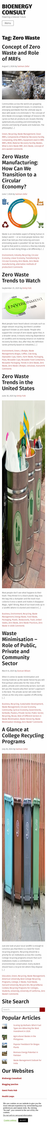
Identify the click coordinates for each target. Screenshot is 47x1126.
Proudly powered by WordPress (15, 1118)
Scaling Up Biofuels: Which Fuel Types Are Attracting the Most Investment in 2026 (27, 1028)
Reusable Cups (13, 360)
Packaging (38, 357)
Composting (7, 140)
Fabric (19, 357)
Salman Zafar (23, 66)
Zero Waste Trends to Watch (21, 278)
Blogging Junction (10, 1084)
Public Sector (37, 713)
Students (6, 991)
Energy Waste (20, 617)
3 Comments (17, 267)
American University (11, 979)
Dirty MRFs (17, 140)
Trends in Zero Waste (30, 363)
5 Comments (12, 994)
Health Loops (8, 1096)
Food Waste (32, 617)
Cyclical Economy (20, 710)
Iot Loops (6, 1108)
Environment (7, 255)
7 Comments (37, 722)
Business (6, 614)
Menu (8, 23)
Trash (32, 620)
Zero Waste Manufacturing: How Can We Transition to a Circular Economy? (20, 171)
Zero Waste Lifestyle (17, 366)
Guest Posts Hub (9, 1090)
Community (7, 710)
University (15, 991)
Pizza (4, 360)
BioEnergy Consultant (12, 1078)
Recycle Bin (24, 985)
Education (6, 976)
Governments (35, 710)
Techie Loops (8, 1102)
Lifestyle (24, 351)
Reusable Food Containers (32, 360)
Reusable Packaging (11, 363)
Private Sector (24, 713)
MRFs (4, 143)
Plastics (14, 713)
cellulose (31, 366)
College (14, 982)
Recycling (12, 134)
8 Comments (17, 149)
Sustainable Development (31, 704)
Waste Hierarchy (27, 719)
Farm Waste (28, 357)
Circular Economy (28, 707)
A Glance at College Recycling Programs (23, 735)
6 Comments (18, 626)
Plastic (15, 620)
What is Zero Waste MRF (12, 146)
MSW (9, 143)
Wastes (39, 143)
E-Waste (22, 982)
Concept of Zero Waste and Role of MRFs (21, 53)
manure (39, 366)
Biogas (17, 354)
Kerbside (6, 713)
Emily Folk (26, 288)
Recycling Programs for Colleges (24, 988)
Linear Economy (18, 258)
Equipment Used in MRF (33, 140)
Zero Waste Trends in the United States (18, 382)
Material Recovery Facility (24, 143)
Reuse (14, 716)
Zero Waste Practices (28, 623)
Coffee (24, 354)
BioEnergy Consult (17, 9)
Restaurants (24, 620)
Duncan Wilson (23, 671)
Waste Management (26, 134)
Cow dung (32, 354)
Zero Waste (28, 146)
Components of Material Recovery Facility (25, 137)
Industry (17, 255)
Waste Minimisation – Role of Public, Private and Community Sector (19, 648)
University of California (30, 991)
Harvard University (10, 985)
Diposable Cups (9, 357)
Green (4, 134)
